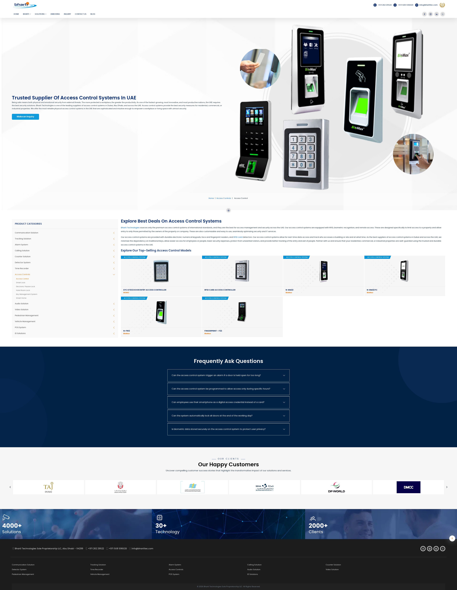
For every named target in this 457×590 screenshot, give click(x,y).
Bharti (26, 14)
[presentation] (10, 487)
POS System (20, 327)
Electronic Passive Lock (25, 286)
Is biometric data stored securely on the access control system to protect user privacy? (219, 429)
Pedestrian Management (26, 315)
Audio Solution (21, 304)
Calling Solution (22, 251)
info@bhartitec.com (142, 549)
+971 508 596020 (118, 549)
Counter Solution (22, 257)
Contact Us (80, 14)
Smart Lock (20, 283)
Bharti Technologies (130, 228)
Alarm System (21, 245)
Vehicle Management (25, 321)
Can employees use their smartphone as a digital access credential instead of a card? (218, 402)
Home (16, 14)
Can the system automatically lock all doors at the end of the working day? (212, 416)
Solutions (40, 14)
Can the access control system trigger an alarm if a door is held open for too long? (216, 375)
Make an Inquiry (25, 117)
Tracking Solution (23, 239)
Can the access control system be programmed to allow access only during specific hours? (221, 389)
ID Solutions (20, 333)
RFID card (237, 237)
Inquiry (67, 14)
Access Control (22, 279)
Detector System (22, 263)
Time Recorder (22, 268)
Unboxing (55, 14)
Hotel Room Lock (23, 290)
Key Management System (26, 294)
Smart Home (21, 298)
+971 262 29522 (96, 549)
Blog (92, 14)
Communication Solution (26, 233)
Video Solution (21, 310)
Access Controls (223, 198)
